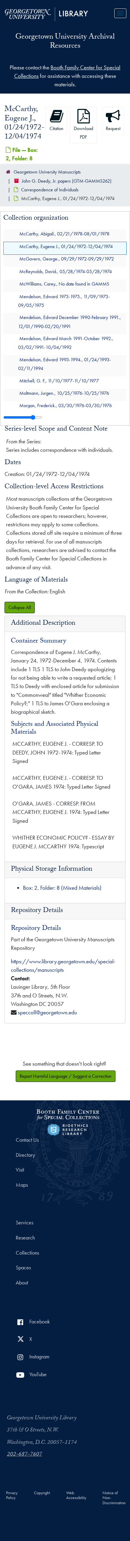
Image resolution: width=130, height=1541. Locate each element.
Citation (56, 128)
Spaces (23, 1267)
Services (24, 1222)
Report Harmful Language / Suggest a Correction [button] (66, 1076)
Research (25, 1237)
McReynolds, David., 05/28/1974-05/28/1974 (65, 271)
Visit (20, 1169)
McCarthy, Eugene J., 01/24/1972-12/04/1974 (66, 246)
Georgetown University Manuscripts (47, 172)
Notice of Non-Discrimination (114, 1498)
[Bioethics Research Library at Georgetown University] (67, 1129)
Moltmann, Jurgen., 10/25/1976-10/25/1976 (64, 393)
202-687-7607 (24, 1455)
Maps (22, 1185)
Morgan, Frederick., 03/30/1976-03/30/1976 (65, 406)
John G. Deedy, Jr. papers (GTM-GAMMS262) (67, 181)
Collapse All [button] (19, 607)
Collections (27, 1252)
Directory (25, 1155)
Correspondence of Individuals (50, 190)
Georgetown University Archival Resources (65, 42)
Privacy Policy (12, 1495)
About (22, 1282)
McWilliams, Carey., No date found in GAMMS (64, 284)
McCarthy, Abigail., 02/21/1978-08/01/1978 (64, 234)
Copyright (42, 1493)
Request (113, 128)
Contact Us (27, 1140)
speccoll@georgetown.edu (47, 1012)
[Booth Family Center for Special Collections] (67, 1114)
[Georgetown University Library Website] (46, 13)
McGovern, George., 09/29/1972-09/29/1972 (66, 259)
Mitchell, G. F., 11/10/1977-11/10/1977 (59, 381)
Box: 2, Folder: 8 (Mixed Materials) (62, 888)
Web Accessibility (76, 1495)
